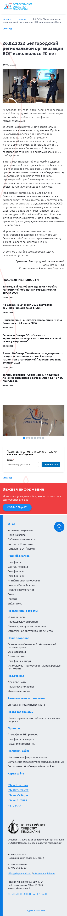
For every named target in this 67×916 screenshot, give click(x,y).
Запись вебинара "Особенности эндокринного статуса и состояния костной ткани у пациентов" (32, 338)
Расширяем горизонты (21, 743)
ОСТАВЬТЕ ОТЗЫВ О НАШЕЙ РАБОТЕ (29, 894)
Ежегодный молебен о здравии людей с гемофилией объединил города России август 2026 (30, 289)
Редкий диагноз (19, 555)
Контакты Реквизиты (20, 544)
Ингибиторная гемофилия (24, 580)
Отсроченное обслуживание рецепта (30, 630)
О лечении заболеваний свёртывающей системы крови (32, 646)
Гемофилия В (16, 575)
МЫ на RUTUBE (17, 800)
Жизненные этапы (19, 691)
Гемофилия (14, 562)
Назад (8, 28)
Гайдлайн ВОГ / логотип (22, 548)
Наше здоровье (18, 637)
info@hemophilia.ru (44, 873)
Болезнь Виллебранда (21, 585)
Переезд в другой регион (23, 621)
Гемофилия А (16, 571)
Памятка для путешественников (27, 626)
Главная (7, 19)
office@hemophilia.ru (19, 873)
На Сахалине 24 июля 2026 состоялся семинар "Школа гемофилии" (28, 306)
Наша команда (17, 534)
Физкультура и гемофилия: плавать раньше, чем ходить (34, 667)
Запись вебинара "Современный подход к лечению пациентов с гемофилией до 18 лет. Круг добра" (33, 377)
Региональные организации (27, 698)
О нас (11, 523)
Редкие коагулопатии (21, 589)
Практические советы (23, 610)
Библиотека (15, 603)
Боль (11, 594)
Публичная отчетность (21, 539)
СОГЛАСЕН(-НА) (17, 507)
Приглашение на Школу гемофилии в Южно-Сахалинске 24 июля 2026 (33, 321)
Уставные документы (20, 530)
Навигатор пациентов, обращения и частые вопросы (34, 719)
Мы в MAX (14, 805)
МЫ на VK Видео (18, 795)
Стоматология (16, 656)
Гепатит (12, 598)
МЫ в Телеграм (18, 785)
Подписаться (51, 464)
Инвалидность (16, 617)
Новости (21, 19)
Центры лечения (18, 566)
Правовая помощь (20, 711)
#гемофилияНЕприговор (23, 734)
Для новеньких (17, 682)
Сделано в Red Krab (36, 911)
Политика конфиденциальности (27, 757)
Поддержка (16, 675)
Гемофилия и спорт (19, 661)
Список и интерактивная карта (26, 704)
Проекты (14, 728)
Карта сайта (16, 773)
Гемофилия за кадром (21, 739)
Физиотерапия (17, 651)
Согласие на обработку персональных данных (36, 761)
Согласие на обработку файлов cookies (31, 766)
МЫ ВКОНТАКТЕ (18, 790)
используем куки (17, 496)
